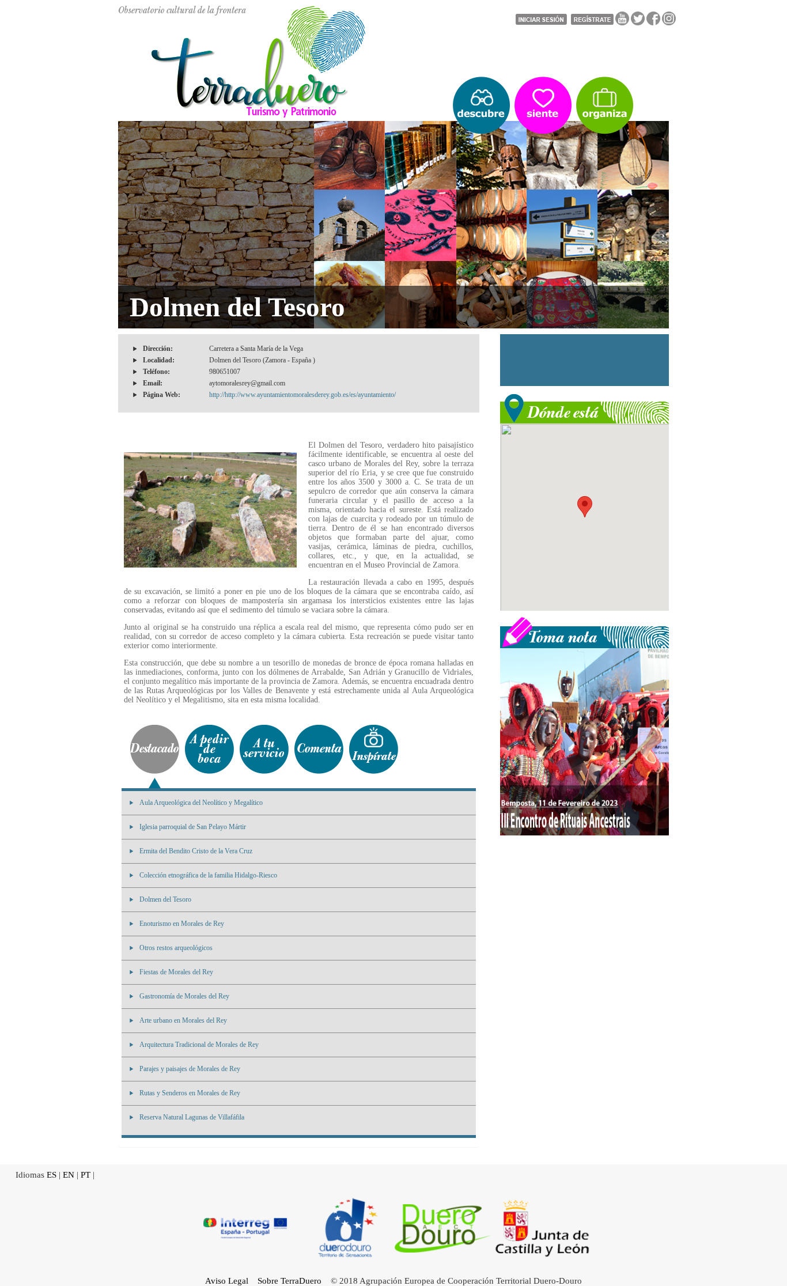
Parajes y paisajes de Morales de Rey (189, 1069)
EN (68, 1174)
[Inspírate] (373, 749)
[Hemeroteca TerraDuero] (584, 631)
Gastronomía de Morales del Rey (184, 996)
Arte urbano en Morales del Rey (183, 1020)
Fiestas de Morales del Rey (176, 972)
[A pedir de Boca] (209, 749)
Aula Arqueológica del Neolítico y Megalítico (201, 803)
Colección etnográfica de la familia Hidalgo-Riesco (208, 875)
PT (85, 1174)
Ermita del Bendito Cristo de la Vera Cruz (195, 851)
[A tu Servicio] (264, 749)
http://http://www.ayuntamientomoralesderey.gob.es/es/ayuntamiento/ (302, 395)
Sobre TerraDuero (289, 1280)
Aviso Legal (226, 1280)
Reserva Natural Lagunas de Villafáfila (191, 1117)
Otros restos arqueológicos (176, 948)
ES (51, 1174)
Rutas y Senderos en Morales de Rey (189, 1093)
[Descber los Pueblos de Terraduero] (481, 105)
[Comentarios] (319, 749)
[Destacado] (154, 749)
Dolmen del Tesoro (165, 899)
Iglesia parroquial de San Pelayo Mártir (192, 827)
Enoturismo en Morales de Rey (181, 924)
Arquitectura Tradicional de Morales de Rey (199, 1045)
